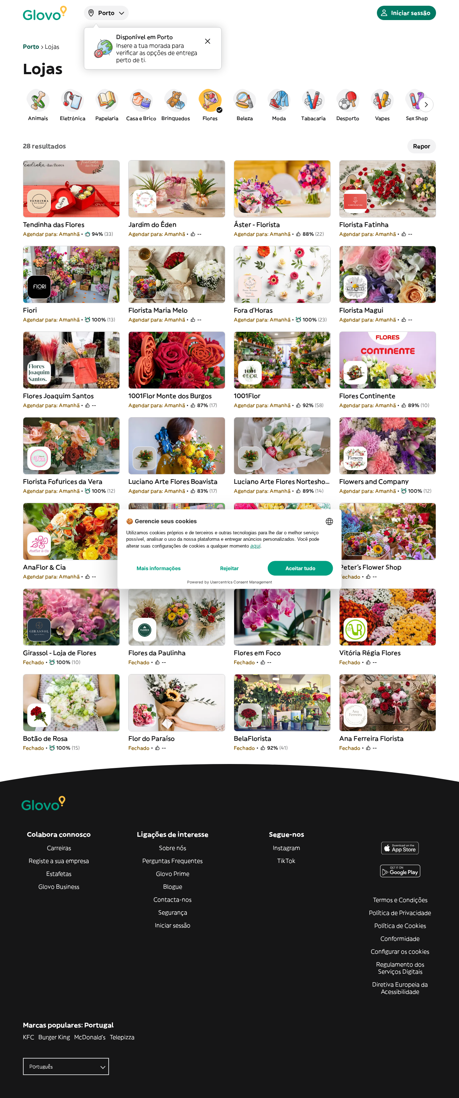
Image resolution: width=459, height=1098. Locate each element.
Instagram (286, 847)
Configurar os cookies (400, 951)
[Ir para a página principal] (45, 13)
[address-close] (207, 41)
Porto (31, 46)
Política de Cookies (400, 925)
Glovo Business (58, 886)
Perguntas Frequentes (172, 860)
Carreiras (59, 847)
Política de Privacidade (400, 912)
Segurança (172, 912)
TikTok (286, 860)
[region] (229, 104)
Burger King (54, 1037)
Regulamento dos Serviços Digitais (400, 968)
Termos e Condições (400, 899)
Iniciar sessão (172, 925)
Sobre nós (172, 847)
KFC (28, 1037)
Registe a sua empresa (59, 860)
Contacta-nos (172, 899)
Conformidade (400, 938)
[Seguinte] (426, 104)
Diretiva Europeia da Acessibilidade (400, 988)
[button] (38, 104)
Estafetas (58, 873)
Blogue (172, 886)
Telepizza (122, 1037)
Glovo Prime (172, 873)
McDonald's (89, 1037)
